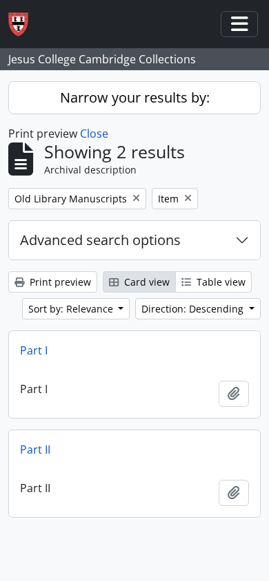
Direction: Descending (193, 308)
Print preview (59, 281)
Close (94, 133)
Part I (34, 350)
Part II (35, 449)
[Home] (23, 24)
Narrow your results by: (135, 97)
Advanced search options (100, 240)
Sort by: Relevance (72, 308)
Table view (220, 281)
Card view (145, 281)
